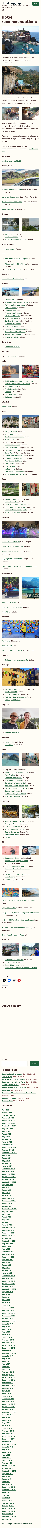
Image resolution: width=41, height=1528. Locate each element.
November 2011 (8, 1511)
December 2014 (8, 1436)
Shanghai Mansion (12, 824)
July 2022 (6, 1214)
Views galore (7, 1101)
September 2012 (9, 1490)
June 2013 (6, 1479)
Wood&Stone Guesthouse (15, 329)
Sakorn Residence (12, 832)
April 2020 (6, 1270)
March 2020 (7, 1273)
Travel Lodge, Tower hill (14, 874)
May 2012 (6, 1495)
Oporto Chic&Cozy (12, 694)
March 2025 (7, 1142)
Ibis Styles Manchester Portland (17, 869)
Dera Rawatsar (11, 394)
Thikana (8, 392)
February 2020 (8, 1276)
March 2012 (7, 1500)
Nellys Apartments (12, 326)
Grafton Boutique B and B (15, 866)
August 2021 (7, 1244)
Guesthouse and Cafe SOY (15, 507)
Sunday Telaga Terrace (11, 551)
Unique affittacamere (13, 456)
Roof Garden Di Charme (14, 461)
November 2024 (9, 1147)
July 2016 (6, 1391)
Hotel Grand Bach (12, 502)
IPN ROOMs (6, 612)
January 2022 (8, 1230)
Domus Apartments (12, 791)
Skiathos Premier (11, 318)
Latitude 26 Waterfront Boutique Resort (18, 920)
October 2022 (8, 1206)
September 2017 (9, 1353)
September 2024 (9, 1153)
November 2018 (8, 1316)
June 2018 (6, 1329)
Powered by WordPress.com (22, 1524)
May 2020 (6, 1268)
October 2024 (8, 1150)
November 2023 (9, 1177)
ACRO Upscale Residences (15, 332)
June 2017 (6, 1361)
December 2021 (8, 1233)
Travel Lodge (10, 877)
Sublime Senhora (9, 1098)
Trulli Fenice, (10, 464)
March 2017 (7, 1369)
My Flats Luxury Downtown (15, 794)
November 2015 (8, 1407)
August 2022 (7, 1211)
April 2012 (6, 1498)
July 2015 (6, 1418)
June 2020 (6, 1265)
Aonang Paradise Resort (14, 829)
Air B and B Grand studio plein (16, 259)
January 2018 (8, 1343)
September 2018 (9, 1321)
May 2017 (6, 1364)
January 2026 (8, 1118)
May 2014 (6, 1455)
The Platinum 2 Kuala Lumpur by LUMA (17, 566)
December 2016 (8, 1377)
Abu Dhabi (6, 1090)
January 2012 (8, 1506)
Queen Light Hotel (12, 965)
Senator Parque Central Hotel (16, 772)
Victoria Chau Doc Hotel (14, 960)
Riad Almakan (7, 646)
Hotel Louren (10, 249)
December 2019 (8, 1281)
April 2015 (6, 1426)
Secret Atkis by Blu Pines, (15, 334)
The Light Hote (11, 962)
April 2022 (6, 1222)
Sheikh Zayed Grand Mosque (14, 1087)
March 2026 (7, 1113)
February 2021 (8, 1252)
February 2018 (8, 1340)
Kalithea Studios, (11, 321)
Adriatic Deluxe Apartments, (16, 239)
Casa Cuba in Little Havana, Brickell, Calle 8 (19, 900)
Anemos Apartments (13, 313)
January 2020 (8, 1278)
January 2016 (8, 1401)
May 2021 (6, 1249)
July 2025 (6, 1131)
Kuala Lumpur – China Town (13, 1082)
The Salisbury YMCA (12, 347)
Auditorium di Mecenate (14, 437)
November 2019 (8, 1284)
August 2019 (7, 1292)
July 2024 (6, 1155)
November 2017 (8, 1348)
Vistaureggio (10, 469)
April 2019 (6, 1303)
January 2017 (8, 1375)
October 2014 (8, 1442)
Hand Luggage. (12, 3)
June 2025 (6, 1134)
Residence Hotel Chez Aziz (12, 650)
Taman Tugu (7, 1077)
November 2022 (9, 1203)
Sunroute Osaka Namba (14, 499)
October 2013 (7, 1468)
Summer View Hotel (12, 733)
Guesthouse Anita (9, 602)
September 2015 (9, 1412)
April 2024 (6, 1163)
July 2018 (6, 1327)
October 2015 (7, 1410)
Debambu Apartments (13, 778)
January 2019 (8, 1311)
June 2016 (6, 1393)
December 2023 (9, 1174)
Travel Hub (9, 837)
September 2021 (9, 1241)
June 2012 (6, 1492)
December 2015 (8, 1404)
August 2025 (7, 1129)
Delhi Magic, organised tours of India (19, 381)
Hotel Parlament (11, 356)
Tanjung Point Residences (12, 559)
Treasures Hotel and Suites (12, 546)
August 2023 (7, 1185)
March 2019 (7, 1305)
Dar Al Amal (6, 641)
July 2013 (6, 1476)
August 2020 (7, 1260)
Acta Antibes (10, 775)
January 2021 (8, 1254)
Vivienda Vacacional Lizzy (12, 190)
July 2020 (6, 1262)
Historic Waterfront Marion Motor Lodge (17, 928)
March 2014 (7, 1460)
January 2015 (8, 1434)
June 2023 (6, 1190)
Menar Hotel (6, 407)
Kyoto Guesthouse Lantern (15, 504)
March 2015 (7, 1428)
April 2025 (6, 1139)
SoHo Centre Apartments (15, 783)
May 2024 (6, 1161)
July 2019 (6, 1294)
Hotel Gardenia (11, 308)
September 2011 (9, 1517)
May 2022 (6, 1220)
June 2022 (6, 1217)
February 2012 (8, 1503)
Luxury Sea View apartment (16, 689)
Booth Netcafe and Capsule (16, 510)
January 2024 (8, 1171)
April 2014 (6, 1458)
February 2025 (8, 1145)
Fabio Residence (11, 237)
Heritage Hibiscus (12, 386)
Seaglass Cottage (12, 858)
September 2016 (9, 1385)
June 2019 (6, 1297)
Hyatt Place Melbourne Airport (13, 935)
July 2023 (6, 1187)
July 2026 (6, 1110)
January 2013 (8, 1484)
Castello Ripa (10, 466)
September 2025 (9, 1126)
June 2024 (6, 1158)
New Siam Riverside (12, 827)
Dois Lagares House (12, 700)
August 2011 (7, 1519)
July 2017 (6, 1359)
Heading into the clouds (12, 1074)
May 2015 (6, 1423)
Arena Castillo (7, 209)
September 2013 (9, 1471)
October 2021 (8, 1238)
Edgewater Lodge (9, 908)
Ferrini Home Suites (12, 445)
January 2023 (8, 1198)
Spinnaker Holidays (12, 450)
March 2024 (7, 1166)
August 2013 (7, 1474)
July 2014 (6, 1450)
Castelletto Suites (12, 448)
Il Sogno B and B (11, 431)
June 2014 (6, 1452)
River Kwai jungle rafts (14, 821)
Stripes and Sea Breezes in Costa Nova (19, 1093)
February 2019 (8, 1308)
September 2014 (9, 1444)
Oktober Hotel (10, 300)
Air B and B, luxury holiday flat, (16, 786)
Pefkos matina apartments (15, 305)
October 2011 (7, 1514)
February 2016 (8, 1399)
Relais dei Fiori (10, 439)
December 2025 (9, 1121)
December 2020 (9, 1257)
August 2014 (7, 1447)
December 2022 (9, 1201)
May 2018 (6, 1332)
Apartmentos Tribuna (13, 780)
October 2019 (8, 1286)
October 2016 (7, 1383)
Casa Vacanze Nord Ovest (15, 458)
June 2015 (6, 1420)
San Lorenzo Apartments (15, 472)
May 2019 (6, 1300)
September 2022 (9, 1209)
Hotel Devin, (9, 742)
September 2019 (9, 1289)
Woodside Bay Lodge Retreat (16, 861)
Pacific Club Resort (12, 835)
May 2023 (6, 1193)
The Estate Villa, (11, 389)
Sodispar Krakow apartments (16, 660)
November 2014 (8, 1439)
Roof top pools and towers (13, 1079)
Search (4, 1060)
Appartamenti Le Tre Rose (15, 474)
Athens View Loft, (12, 337)
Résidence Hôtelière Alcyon (15, 264)
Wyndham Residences (10, 197)
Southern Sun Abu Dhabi (11, 161)
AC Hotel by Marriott (13, 796)
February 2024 (8, 1169)
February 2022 (8, 1228)
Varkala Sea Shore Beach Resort (17, 384)
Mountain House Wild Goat (12, 607)
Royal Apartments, (12, 316)
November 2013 (8, 1466)
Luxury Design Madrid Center (16, 788)
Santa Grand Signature (11, 542)
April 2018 (6, 1335)
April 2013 (6, 1482)
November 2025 (9, 1123)
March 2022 (7, 1225)
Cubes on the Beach (13, 324)
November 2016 (8, 1380)
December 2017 (8, 1345)
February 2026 (8, 1115)
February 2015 (8, 1431)
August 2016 (7, 1388)
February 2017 (8, 1372)
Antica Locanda (11, 434)
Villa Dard (8, 234)
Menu (36, 3)
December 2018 (8, 1313)
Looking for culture (10, 1085)
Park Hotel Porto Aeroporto (15, 697)
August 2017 (7, 1356)
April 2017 (6, 1367)
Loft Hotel (9, 745)
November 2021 (8, 1236)
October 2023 (8, 1179)
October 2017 (7, 1351)
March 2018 (7, 1337)
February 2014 (8, 1463)
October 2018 (8, 1318)
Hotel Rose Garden (12, 512)
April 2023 (6, 1195)
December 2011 (8, 1508)
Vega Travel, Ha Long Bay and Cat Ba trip (21, 968)
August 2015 (7, 1415)
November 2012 (8, 1487)
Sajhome (8, 397)
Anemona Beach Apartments (16, 302)
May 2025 (6, 1137)
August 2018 (7, 1324)
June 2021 (6, 1246)
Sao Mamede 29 (11, 692)
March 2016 (7, 1396)
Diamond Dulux (11, 310)
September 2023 (9, 1182)
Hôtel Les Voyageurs (13, 269)
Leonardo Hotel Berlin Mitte (12, 279)
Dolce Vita (9, 453)
